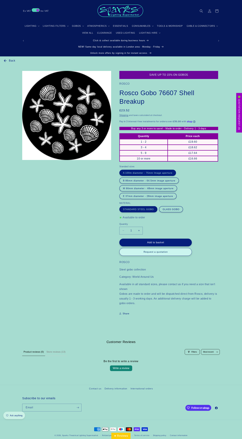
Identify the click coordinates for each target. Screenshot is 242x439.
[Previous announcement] (23, 41)
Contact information (179, 435)
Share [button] (126, 313)
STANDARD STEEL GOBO (138, 209)
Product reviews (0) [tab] (34, 351)
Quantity (123, 224)
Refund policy (108, 435)
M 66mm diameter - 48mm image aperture (148, 188)
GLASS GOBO (171, 209)
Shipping (123, 115)
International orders (142, 388)
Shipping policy (160, 435)
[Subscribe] (77, 407)
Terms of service (141, 435)
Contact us (95, 388)
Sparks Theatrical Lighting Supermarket (80, 435)
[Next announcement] (218, 41)
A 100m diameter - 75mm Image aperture (147, 173)
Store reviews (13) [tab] (56, 351)
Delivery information (116, 388)
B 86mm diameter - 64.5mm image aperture (149, 180)
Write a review (121, 368)
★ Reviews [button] (121, 435)
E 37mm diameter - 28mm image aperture (148, 196)
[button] (201, 11)
